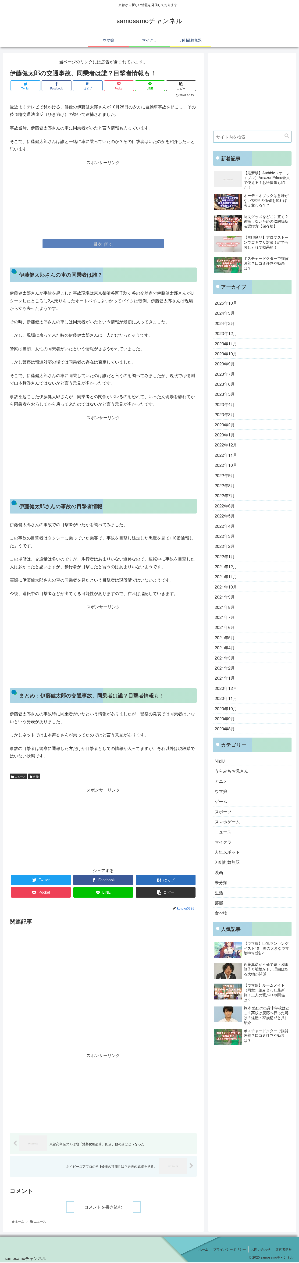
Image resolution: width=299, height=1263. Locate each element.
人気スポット (227, 852)
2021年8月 (225, 607)
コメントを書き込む (103, 1207)
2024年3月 (225, 313)
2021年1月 (225, 678)
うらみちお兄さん (231, 771)
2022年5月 (225, 516)
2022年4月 (225, 526)
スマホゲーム (227, 821)
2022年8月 (225, 485)
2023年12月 (226, 333)
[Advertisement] (103, 198)
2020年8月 (225, 728)
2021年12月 (226, 566)
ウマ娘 (221, 791)
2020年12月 (226, 688)
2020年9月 (225, 718)
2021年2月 (225, 668)
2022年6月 (225, 506)
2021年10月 (226, 587)
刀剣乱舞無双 (227, 862)
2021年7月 (225, 617)
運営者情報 (283, 1249)
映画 (219, 872)
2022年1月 (225, 556)
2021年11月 (226, 576)
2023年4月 (225, 404)
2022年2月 (225, 546)
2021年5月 (225, 637)
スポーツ (223, 811)
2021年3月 (225, 658)
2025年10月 (226, 303)
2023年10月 (226, 353)
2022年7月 (225, 495)
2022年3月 (225, 536)
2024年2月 (225, 323)
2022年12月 (226, 445)
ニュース (20, 776)
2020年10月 (226, 708)
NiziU (220, 761)
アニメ (221, 781)
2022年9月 (225, 475)
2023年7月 (225, 374)
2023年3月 (225, 414)
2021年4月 (225, 647)
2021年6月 (225, 627)
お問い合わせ (261, 1249)
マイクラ (223, 842)
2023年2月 (225, 424)
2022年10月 (226, 465)
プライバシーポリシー (229, 1249)
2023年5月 (225, 394)
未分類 (221, 882)
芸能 (35, 776)
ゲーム (221, 801)
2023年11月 (226, 343)
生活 (219, 892)
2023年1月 (225, 435)
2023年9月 (225, 363)
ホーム (203, 1249)
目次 (97, 243)
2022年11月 (226, 455)
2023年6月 (225, 384)
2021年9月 (225, 597)
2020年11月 (226, 698)
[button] (287, 136)
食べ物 (221, 913)
